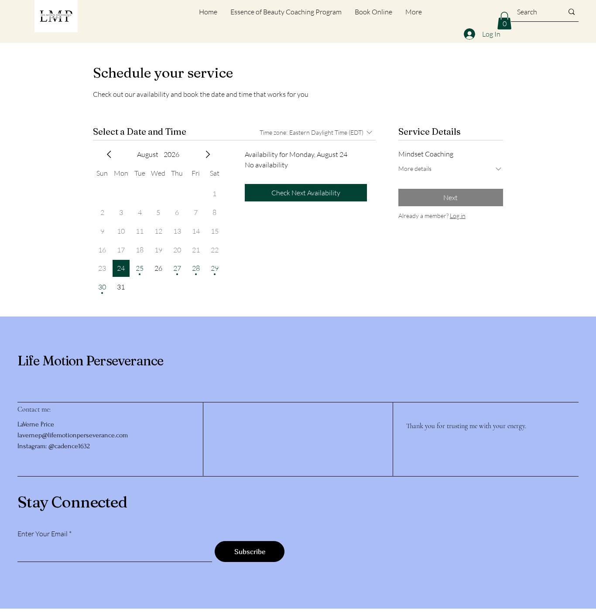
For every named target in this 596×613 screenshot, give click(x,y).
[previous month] (109, 154)
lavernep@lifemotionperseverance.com (72, 435)
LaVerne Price (35, 424)
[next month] (207, 154)
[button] (504, 21)
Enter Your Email (42, 533)
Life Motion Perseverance (90, 361)
